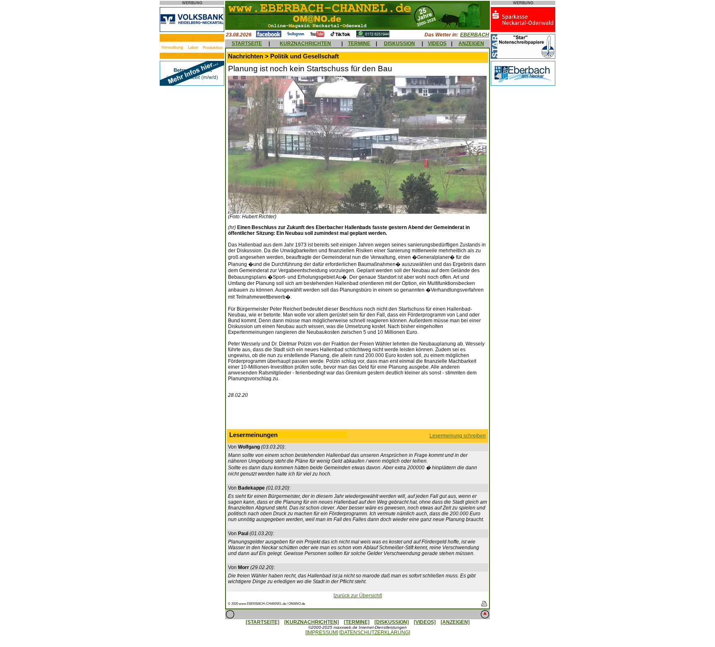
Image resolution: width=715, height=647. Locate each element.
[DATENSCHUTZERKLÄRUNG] (374, 632)
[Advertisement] (357, 415)
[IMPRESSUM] (321, 632)
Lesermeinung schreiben (457, 436)
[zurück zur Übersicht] (358, 596)
